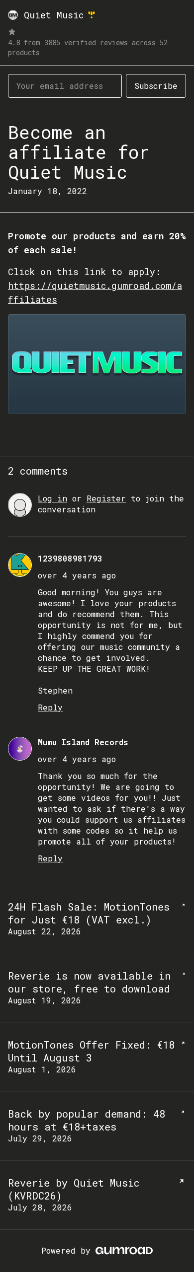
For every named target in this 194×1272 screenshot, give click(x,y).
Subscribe (156, 85)
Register (106, 498)
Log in (52, 498)
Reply (50, 707)
